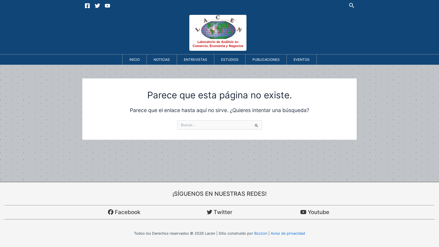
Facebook (126, 212)
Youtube (317, 212)
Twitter (222, 212)
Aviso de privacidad (288, 233)
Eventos (302, 59)
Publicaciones (266, 59)
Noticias (162, 59)
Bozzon (260, 233)
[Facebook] (87, 5)
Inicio (134, 59)
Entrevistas (195, 59)
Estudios (229, 59)
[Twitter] (97, 5)
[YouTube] (107, 5)
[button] (352, 6)
